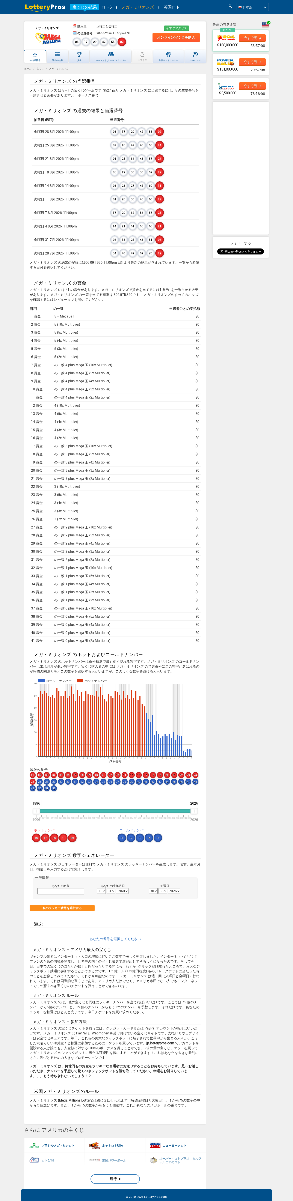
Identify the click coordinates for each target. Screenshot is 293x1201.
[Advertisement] (241, 168)
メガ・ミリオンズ (137, 7)
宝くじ (40, 68)
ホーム (27, 68)
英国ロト (172, 7)
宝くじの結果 (84, 7)
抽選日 (164, 886)
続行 (113, 1178)
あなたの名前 (61, 886)
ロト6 (106, 7)
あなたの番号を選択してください (115, 938)
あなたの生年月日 (113, 886)
